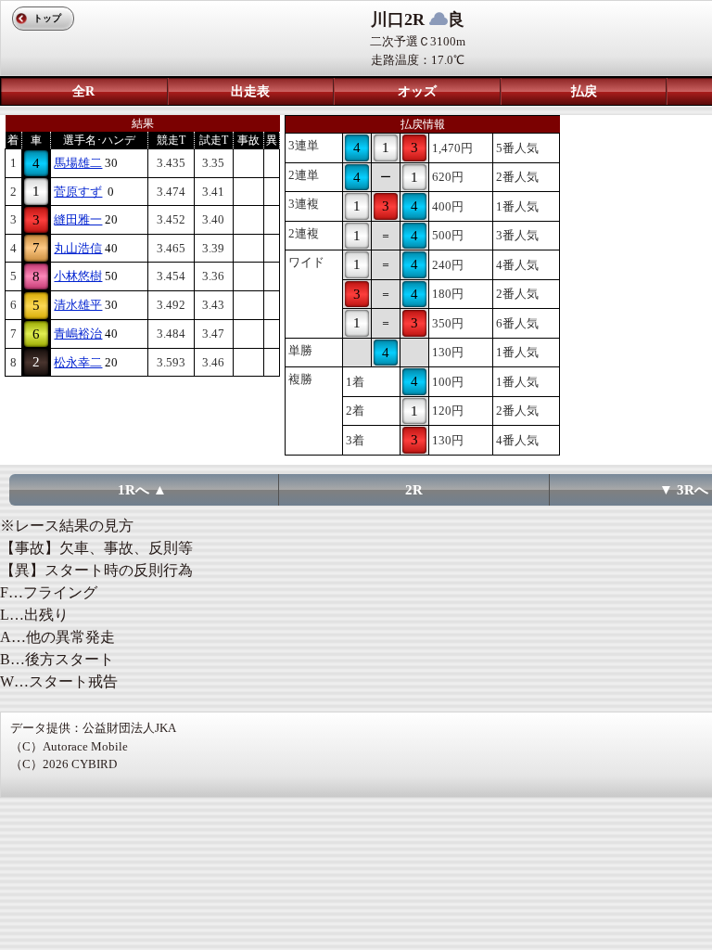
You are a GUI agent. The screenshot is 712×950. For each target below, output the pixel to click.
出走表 (250, 91)
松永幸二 (78, 362)
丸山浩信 (78, 248)
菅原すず (78, 192)
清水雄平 (78, 305)
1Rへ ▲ (142, 489)
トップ (47, 18)
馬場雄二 (78, 163)
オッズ (417, 91)
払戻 (584, 91)
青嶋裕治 (78, 333)
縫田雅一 (78, 219)
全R (83, 91)
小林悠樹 (78, 276)
